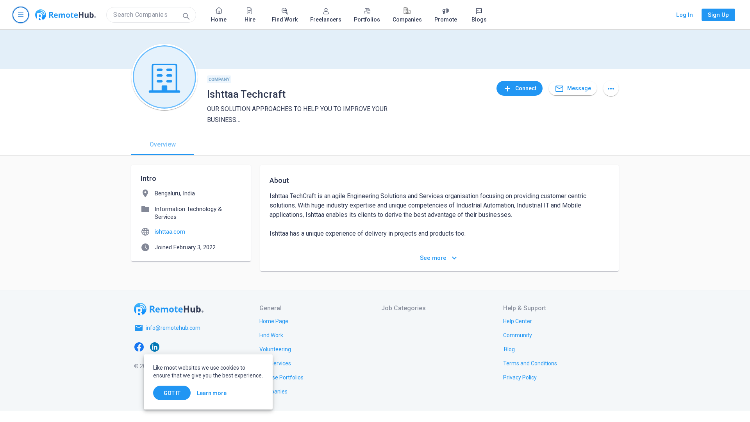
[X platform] (170, 346)
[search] (151, 15)
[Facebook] (139, 346)
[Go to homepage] (65, 15)
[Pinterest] (201, 346)
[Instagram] (186, 346)
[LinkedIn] (154, 346)
